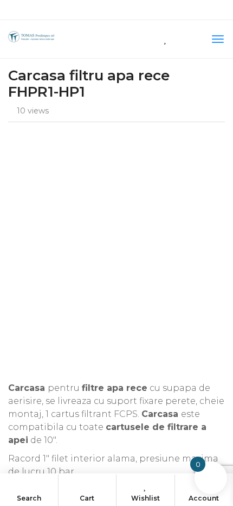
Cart (87, 498)
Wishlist (145, 498)
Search (29, 498)
